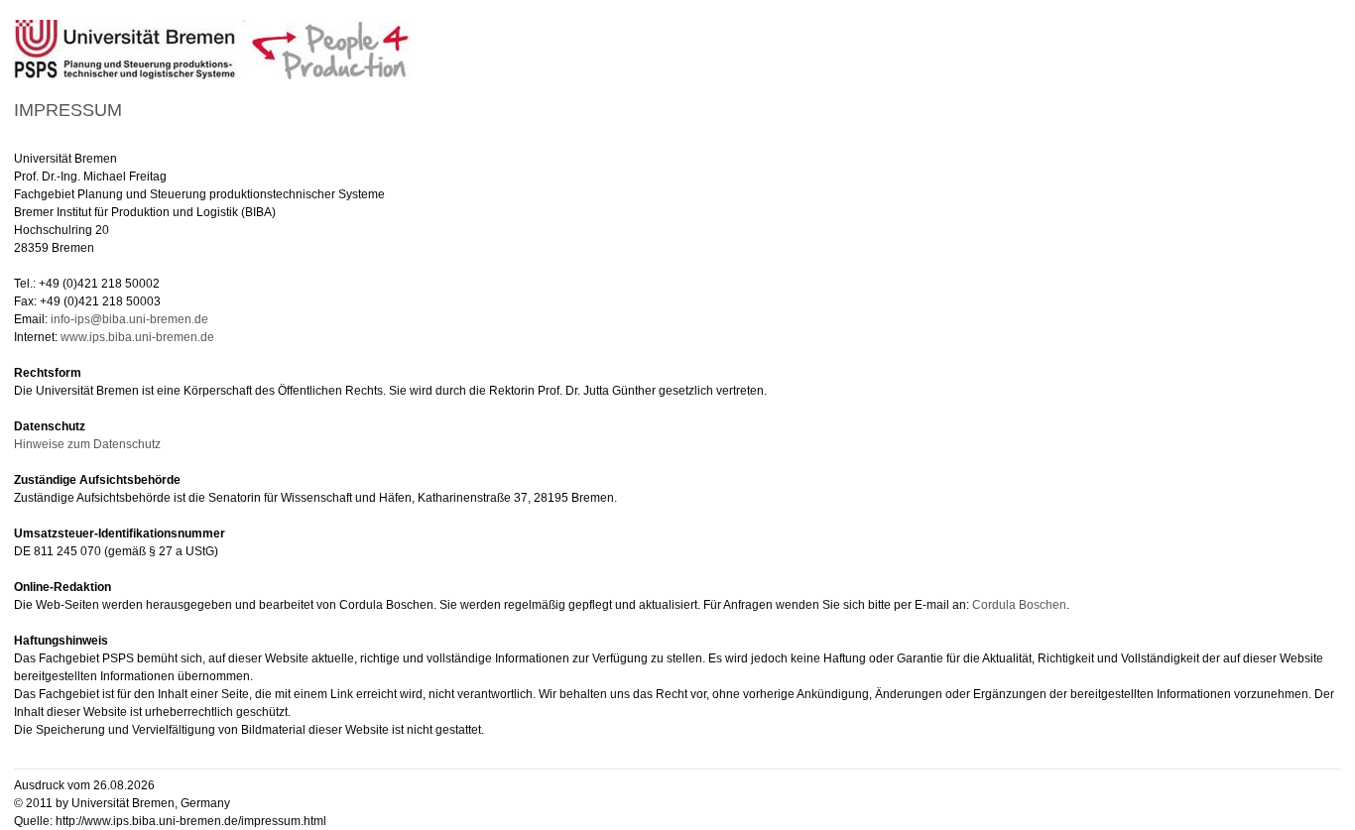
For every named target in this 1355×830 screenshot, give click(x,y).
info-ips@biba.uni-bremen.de (129, 319)
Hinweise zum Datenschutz (87, 444)
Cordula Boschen (1019, 605)
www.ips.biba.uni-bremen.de (137, 337)
